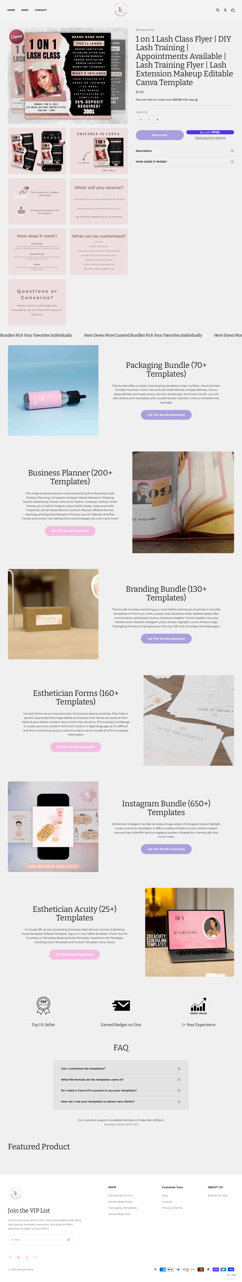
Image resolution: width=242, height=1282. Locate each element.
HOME (11, 10)
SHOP (24, 10)
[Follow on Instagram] (27, 1257)
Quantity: (142, 112)
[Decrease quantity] (141, 120)
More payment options (210, 137)
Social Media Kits (119, 1214)
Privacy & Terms (172, 1207)
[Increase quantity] (157, 120)
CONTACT (41, 10)
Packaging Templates (122, 1207)
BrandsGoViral (145, 29)
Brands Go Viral (218, 1195)
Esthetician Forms (120, 1195)
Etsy (165, 1195)
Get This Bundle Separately (166, 414)
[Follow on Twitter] (18, 1257)
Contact (167, 1201)
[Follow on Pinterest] (35, 1257)
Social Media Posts (120, 1201)
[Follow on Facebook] (10, 1257)
